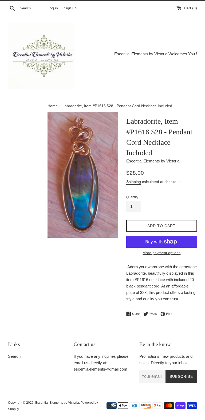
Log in (53, 8)
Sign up (70, 8)
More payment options (161, 253)
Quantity (132, 197)
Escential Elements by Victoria (57, 403)
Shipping (133, 182)
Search (14, 356)
